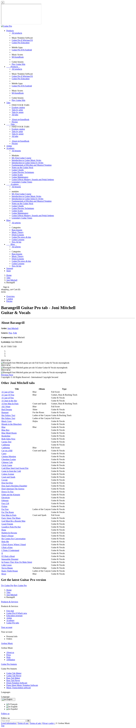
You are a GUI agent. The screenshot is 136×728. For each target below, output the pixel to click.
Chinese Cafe (7, 462)
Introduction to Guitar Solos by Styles (27, 163)
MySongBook (18, 57)
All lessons (16, 151)
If (2, 553)
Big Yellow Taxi (8, 415)
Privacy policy (48, 723)
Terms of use (23, 723)
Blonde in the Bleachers (11, 424)
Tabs (8, 103)
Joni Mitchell (12, 328)
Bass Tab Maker (13, 678)
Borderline (5, 436)
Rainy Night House (9, 571)
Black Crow (6, 421)
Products (10, 30)
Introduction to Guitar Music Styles (26, 160)
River (3, 574)
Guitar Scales (17, 175)
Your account (6, 627)
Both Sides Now (8, 439)
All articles (16, 223)
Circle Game (6, 465)
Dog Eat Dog (7, 483)
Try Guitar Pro (7, 585)
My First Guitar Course (21, 158)
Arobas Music (7, 643)
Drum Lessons (18, 235)
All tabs (15, 115)
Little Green (6, 565)
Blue (3, 427)
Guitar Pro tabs (12, 623)
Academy (10, 148)
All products (17, 33)
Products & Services (9, 602)
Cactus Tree (6, 442)
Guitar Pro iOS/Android (22, 50)
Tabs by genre (18, 112)
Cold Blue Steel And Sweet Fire (14, 468)
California (5, 445)
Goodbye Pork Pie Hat (11, 527)
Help (8, 657)
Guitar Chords (18, 170)
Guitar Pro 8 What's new (16, 613)
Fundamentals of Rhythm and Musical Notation (32, 165)
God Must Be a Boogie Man (13, 521)
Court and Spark (8, 477)
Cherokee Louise (8, 459)
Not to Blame (7, 568)
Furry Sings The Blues (10, 518)
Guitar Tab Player (13, 676)
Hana (3, 530)
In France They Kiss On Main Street (16, 562)
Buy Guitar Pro (20, 585)
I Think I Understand (10, 550)
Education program (14, 615)
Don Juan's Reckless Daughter (14, 486)
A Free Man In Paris (9, 403)
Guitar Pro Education (20, 42)
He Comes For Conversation (13, 538)
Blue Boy (5, 430)
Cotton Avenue (7, 474)
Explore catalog (18, 107)
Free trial (10, 611)
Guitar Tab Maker (13, 673)
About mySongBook (20, 119)
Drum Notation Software (16, 683)
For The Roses (7, 512)
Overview (10, 296)
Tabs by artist (17, 110)
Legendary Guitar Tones (22, 182)
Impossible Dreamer (9, 559)
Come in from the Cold (11, 471)
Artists (9, 146)
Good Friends (7, 524)
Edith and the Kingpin (10, 494)
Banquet (4, 412)
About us (10, 652)
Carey (4, 453)
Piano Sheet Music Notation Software (22, 685)
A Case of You (7, 392)
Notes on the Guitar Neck (22, 167)
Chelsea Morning (8, 456)
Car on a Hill (6, 450)
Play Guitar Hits (18, 64)
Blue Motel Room (9, 433)
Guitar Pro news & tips (21, 237)
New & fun (16, 242)
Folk (15, 333)
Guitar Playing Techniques (23, 172)
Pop (10, 333)
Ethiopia (4, 500)
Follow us (5, 713)
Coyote (4, 480)
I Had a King (6, 547)
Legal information (9, 723)
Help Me (5, 541)
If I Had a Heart (8, 556)
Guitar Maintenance (20, 177)
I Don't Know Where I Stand (13, 544)
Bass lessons (17, 230)
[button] (5, 375)
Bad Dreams (6, 409)
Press (8, 655)
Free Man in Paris (8, 515)
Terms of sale (35, 723)
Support (9, 268)
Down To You (7, 492)
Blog (8, 220)
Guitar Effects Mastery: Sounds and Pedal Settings (33, 179)
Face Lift (5, 503)
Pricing (15, 122)
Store (8, 271)
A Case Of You (7, 395)
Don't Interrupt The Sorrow (12, 489)
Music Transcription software (18, 688)
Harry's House (7, 536)
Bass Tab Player (13, 680)
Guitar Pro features (9, 664)
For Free (5, 509)
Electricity (5, 497)
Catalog (9, 299)
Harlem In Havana (9, 533)
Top (2, 726)
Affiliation (10, 659)
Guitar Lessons (18, 239)
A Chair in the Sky (9, 401)
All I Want (5, 406)
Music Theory (18, 232)
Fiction (4, 506)
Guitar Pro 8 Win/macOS (22, 40)
